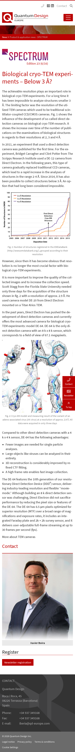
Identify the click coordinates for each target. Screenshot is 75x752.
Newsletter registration (17, 662)
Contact (62, 6)
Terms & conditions (45, 741)
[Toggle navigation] (68, 17)
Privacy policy (24, 741)
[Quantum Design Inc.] (42, 6)
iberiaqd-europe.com (34, 723)
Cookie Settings (10, 747)
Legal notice (8, 741)
